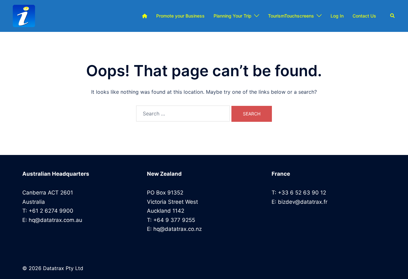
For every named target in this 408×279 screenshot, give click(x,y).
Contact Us (364, 15)
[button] (392, 15)
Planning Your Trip (232, 15)
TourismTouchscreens (291, 15)
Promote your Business (180, 15)
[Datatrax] (24, 16)
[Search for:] (183, 113)
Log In (337, 15)
